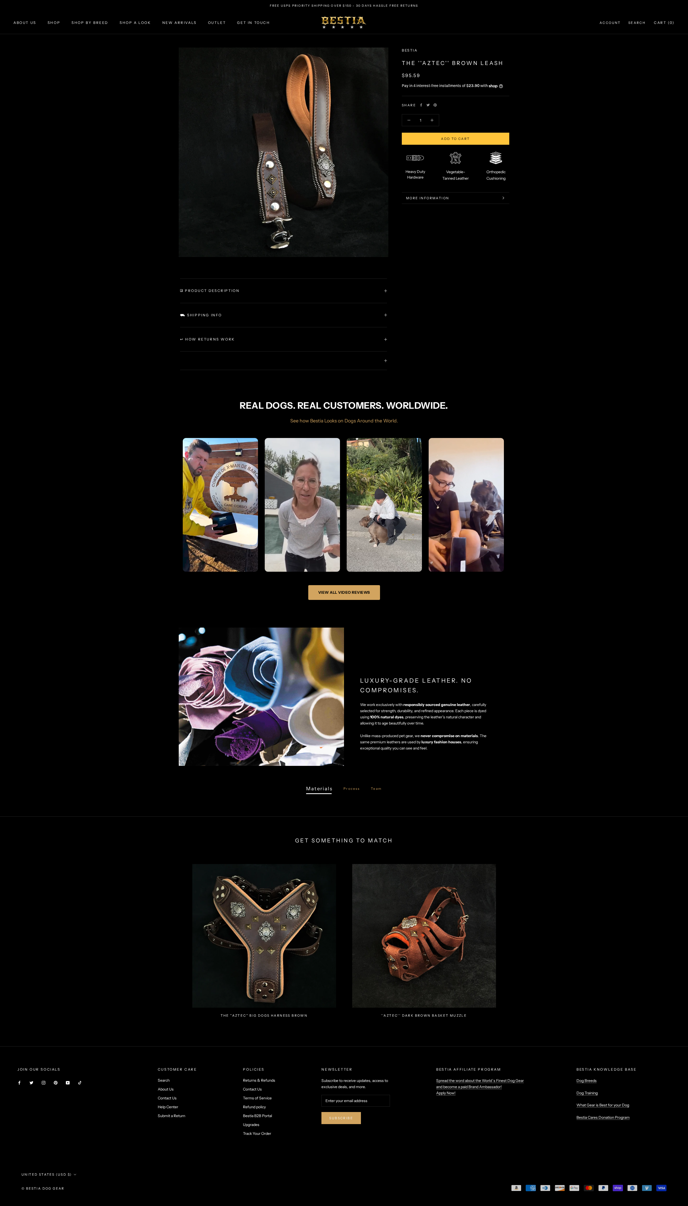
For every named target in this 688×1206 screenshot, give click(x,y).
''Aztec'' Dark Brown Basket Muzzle (424, 1015)
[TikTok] (80, 1082)
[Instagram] (43, 1082)
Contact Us (167, 1098)
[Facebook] (421, 105)
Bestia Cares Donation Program (603, 1117)
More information (427, 225)
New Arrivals (179, 22)
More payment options (455, 168)
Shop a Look (135, 22)
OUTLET (217, 22)
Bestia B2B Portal (257, 1115)
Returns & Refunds (259, 1080)
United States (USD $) (47, 1174)
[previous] (17, 938)
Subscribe (341, 1118)
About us (24, 22)
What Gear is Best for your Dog (602, 1105)
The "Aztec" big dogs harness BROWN (264, 1015)
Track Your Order (257, 1133)
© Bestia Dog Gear (43, 1188)
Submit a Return (171, 1115)
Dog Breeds (586, 1080)
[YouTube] (68, 1082)
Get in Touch (253, 22)
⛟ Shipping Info (201, 315)
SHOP (54, 22)
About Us (166, 1089)
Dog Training (587, 1093)
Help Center (168, 1106)
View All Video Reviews (344, 592)
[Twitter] (428, 105)
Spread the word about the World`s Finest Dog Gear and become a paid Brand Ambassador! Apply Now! (480, 1086)
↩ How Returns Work (207, 339)
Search (637, 23)
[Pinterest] (435, 105)
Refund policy (254, 1106)
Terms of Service (257, 1098)
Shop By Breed (89, 22)
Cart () (664, 22)
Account (610, 23)
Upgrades (251, 1124)
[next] (671, 938)
